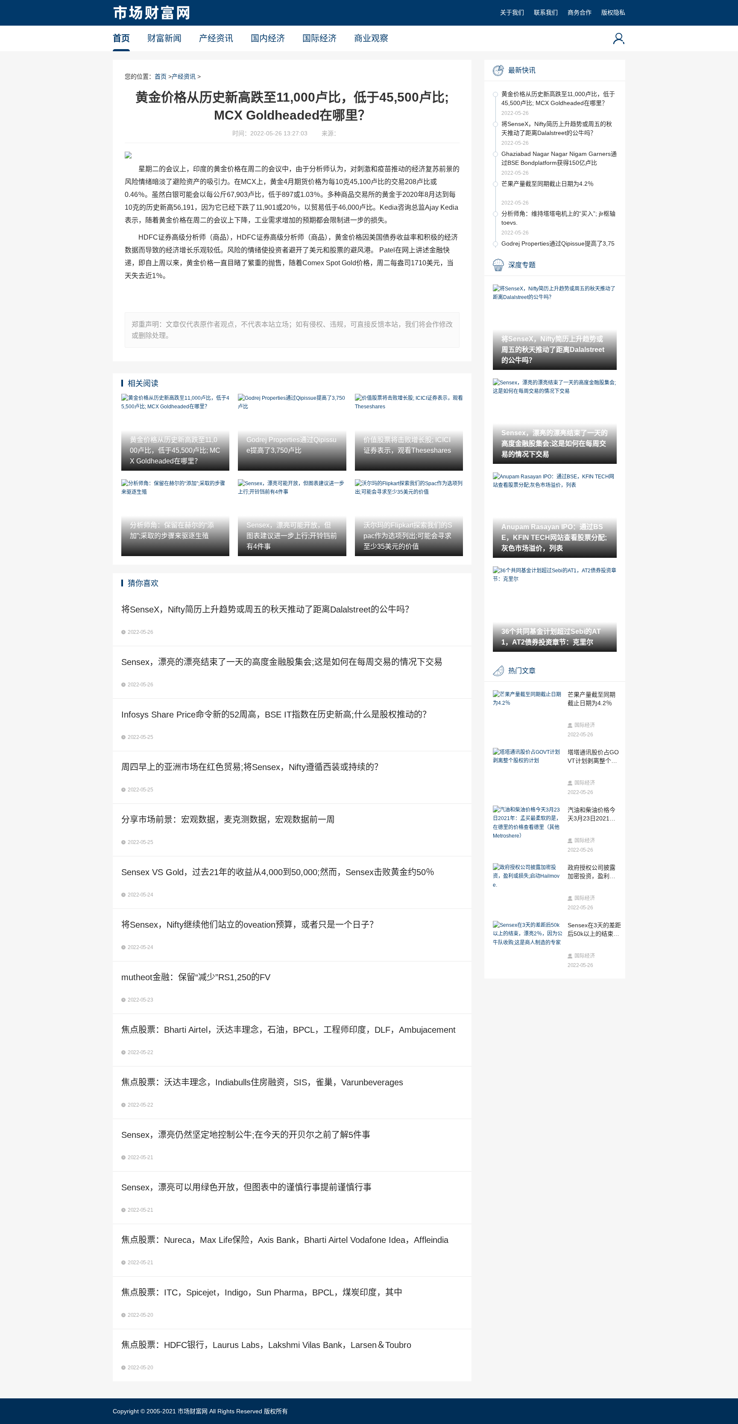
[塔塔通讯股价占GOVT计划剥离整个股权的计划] (528, 756)
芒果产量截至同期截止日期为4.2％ (547, 183)
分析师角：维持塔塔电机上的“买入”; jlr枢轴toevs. (558, 218)
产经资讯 (216, 38)
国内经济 (268, 38)
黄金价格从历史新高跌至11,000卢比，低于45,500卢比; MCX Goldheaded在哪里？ (558, 98)
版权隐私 (613, 12)
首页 (121, 38)
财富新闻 (164, 38)
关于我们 (512, 12)
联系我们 (546, 12)
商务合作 (580, 12)
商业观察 (371, 38)
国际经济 (319, 38)
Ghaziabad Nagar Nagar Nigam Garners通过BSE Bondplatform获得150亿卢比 (559, 158)
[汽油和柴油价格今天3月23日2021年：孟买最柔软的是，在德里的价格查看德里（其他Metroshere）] (528, 823)
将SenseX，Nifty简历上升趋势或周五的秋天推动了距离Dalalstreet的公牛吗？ (556, 128)
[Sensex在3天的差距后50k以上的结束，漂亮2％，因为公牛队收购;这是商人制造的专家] (528, 934)
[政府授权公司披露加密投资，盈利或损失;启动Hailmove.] (528, 876)
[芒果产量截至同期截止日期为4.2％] (528, 699)
